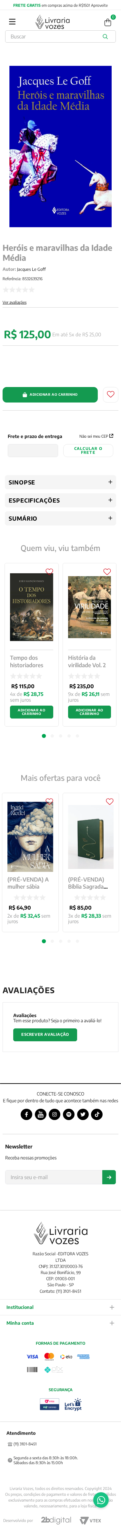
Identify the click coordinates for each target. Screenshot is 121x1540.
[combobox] (60, 36)
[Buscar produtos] (106, 36)
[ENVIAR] (109, 1177)
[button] (44, 941)
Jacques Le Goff (31, 269)
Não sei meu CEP (93, 436)
